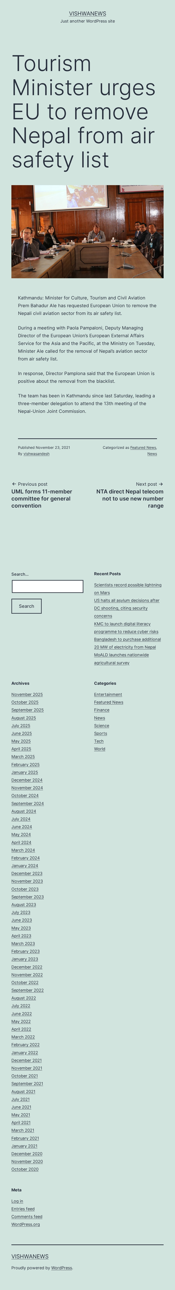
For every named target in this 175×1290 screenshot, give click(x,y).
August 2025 (23, 717)
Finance (101, 710)
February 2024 (25, 858)
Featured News (143, 447)
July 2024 (21, 819)
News (152, 453)
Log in (17, 1201)
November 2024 (27, 787)
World (99, 748)
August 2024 (23, 811)
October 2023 (25, 889)
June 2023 (21, 920)
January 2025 (24, 772)
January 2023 (24, 959)
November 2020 (27, 1161)
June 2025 (21, 733)
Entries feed (23, 1208)
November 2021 (26, 1068)
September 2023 (27, 896)
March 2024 (23, 850)
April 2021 (21, 1122)
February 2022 (25, 1044)
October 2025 (25, 702)
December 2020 (26, 1153)
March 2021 (22, 1130)
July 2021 (20, 1099)
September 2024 (27, 803)
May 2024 (21, 834)
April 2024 (21, 842)
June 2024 (21, 826)
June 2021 (21, 1107)
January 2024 (24, 865)
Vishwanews (87, 13)
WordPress (61, 1267)
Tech (99, 741)
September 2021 (27, 1083)
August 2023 (23, 904)
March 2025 (23, 756)
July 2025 (20, 725)
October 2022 (25, 982)
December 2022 (26, 967)
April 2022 (21, 1029)
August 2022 (23, 998)
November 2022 (27, 974)
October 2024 (25, 795)
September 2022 (27, 990)
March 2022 (23, 1037)
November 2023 (27, 881)
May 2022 (21, 1021)
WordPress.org (25, 1224)
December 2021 (26, 1060)
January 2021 (24, 1146)
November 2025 (27, 694)
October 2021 (24, 1075)
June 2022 (21, 1013)
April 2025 (21, 748)
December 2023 (26, 873)
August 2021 (23, 1091)
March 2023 (23, 943)
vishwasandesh (36, 453)
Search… (20, 574)
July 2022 (20, 1005)
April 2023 (21, 935)
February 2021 (25, 1138)
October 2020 (25, 1169)
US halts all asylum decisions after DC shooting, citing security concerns (127, 608)
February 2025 (25, 764)
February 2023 (25, 951)
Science (101, 725)
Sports (100, 733)
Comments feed (26, 1216)
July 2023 (20, 912)
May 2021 (20, 1114)
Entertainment (108, 694)
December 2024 (27, 780)
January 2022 (24, 1052)
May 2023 (21, 928)
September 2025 (27, 710)
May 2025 (21, 741)
